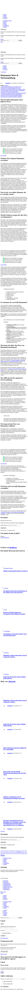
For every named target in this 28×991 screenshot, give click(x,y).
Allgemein (6, 652)
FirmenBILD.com (7, 884)
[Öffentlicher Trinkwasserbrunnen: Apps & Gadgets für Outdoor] (15, 644)
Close (2, 893)
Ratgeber (19, 852)
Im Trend (5, 18)
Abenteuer (2, 850)
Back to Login (4, 954)
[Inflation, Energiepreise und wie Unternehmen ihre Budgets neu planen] (15, 787)
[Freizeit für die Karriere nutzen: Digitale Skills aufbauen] (15, 666)
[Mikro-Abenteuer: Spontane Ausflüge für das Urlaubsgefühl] (15, 738)
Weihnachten (22, 853)
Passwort (2, 930)
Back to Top (3, 891)
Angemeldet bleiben (6, 933)
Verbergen (6, 85)
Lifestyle (5, 21)
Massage (11, 852)
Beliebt (4, 15)
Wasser (19, 853)
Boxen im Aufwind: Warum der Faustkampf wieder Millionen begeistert (14, 613)
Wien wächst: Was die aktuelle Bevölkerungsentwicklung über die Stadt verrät (14, 773)
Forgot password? (4, 938)
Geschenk (23, 850)
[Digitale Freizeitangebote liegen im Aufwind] (15, 560)
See (25, 852)
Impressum (5, 880)
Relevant (5, 17)
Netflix (13, 852)
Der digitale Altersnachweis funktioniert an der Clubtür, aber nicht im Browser (15, 591)
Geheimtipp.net (6, 889)
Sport (5, 609)
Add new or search (5, 979)
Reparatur (23, 852)
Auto (10, 850)
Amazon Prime (6, 850)
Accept (2, 971)
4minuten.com (6, 888)
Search (20, 40)
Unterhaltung (6, 25)
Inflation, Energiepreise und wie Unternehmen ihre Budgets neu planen (14, 797)
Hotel (26, 850)
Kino (1, 852)
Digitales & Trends (7, 20)
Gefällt (2, 537)
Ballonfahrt (12, 850)
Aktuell (4, 14)
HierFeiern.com (6, 883)
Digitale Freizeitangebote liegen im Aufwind (15, 571)
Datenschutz (6, 882)
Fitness (20, 850)
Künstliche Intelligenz (5, 852)
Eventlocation (17, 850)
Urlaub (13, 853)
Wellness (26, 853)
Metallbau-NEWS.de (7, 887)
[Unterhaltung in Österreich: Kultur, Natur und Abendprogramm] (15, 623)
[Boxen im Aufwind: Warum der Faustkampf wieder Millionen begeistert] (15, 602)
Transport (10, 853)
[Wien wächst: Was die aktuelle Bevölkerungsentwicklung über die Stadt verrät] (15, 762)
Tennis (7, 853)
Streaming (4, 853)
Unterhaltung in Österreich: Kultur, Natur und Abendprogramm (15, 634)
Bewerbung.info (6, 885)
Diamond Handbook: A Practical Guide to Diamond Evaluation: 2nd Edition (13, 360)
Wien (3, 855)
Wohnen (5, 27)
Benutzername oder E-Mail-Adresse (8, 926)
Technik (5, 24)
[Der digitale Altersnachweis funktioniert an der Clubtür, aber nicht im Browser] (15, 580)
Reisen (4, 23)
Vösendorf (16, 853)
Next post (3, 831)
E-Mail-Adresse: (4, 525)
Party (16, 852)
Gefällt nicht (6, 537)
